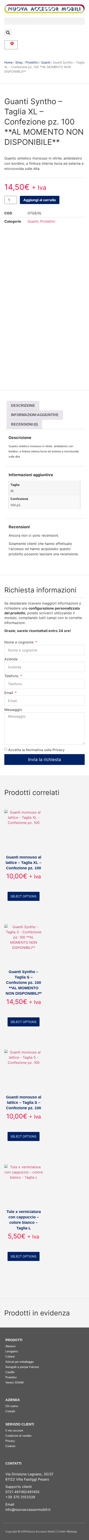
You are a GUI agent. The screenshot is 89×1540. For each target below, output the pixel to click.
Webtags (72, 1531)
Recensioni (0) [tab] (24, 424)
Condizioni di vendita (18, 1435)
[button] (44, 21)
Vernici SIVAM (14, 1382)
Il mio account (14, 1430)
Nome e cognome (19, 642)
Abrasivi (10, 1346)
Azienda (10, 659)
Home (8, 62)
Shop (19, 62)
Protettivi (31, 62)
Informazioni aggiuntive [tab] (35, 415)
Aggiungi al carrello (39, 200)
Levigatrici (11, 1351)
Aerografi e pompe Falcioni (22, 1367)
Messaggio (13, 710)
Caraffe (9, 1372)
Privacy (10, 1441)
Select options (24, 896)
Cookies (10, 1446)
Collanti (10, 1356)
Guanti (45, 62)
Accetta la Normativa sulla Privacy (36, 749)
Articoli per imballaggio (19, 1361)
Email (9, 693)
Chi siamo (11, 1406)
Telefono (12, 676)
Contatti (10, 1411)
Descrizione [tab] (23, 405)
